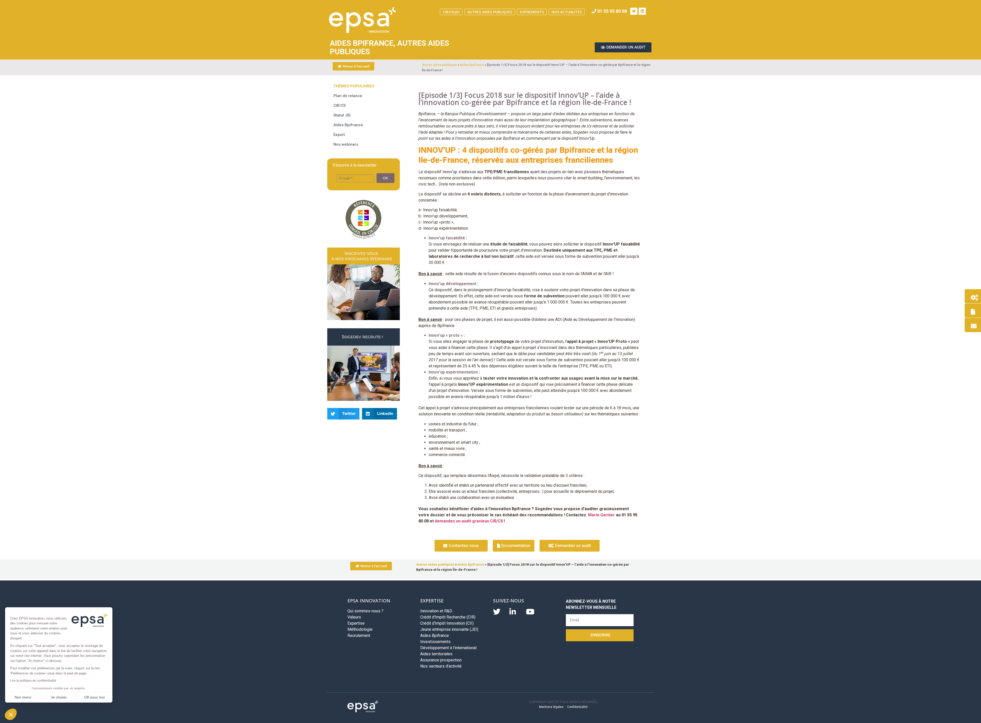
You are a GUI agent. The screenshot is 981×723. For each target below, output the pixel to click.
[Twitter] (633, 11)
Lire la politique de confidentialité (33, 680)
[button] (11, 714)
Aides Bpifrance (472, 65)
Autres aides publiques (489, 11)
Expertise (356, 623)
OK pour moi (94, 697)
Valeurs (354, 617)
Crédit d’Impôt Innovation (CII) (447, 623)
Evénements (532, 11)
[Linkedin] (642, 11)
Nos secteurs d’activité (441, 666)
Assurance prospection (441, 660)
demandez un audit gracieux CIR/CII (469, 521)
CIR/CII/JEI (451, 11)
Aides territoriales (436, 653)
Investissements (435, 641)
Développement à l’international (448, 647)
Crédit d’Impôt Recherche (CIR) (447, 617)
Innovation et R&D (436, 611)
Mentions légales (551, 707)
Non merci (23, 697)
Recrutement (358, 635)
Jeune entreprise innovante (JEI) (449, 629)
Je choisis (59, 697)
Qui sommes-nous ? (365, 611)
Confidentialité (577, 707)
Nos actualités (567, 11)
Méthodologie (359, 629)
